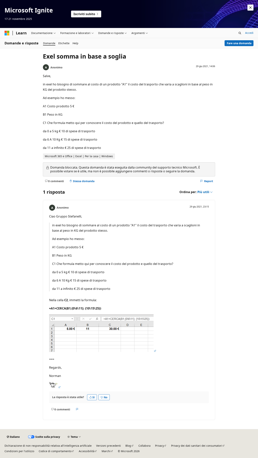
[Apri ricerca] (240, 33)
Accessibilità (86, 451)
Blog (128, 445)
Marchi (106, 451)
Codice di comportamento (55, 451)
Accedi (249, 33)
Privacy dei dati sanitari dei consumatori (196, 445)
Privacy (159, 445)
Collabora (144, 445)
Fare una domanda (239, 43)
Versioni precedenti (108, 445)
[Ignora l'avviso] (250, 8)
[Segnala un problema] (77, 409)
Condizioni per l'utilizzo (19, 451)
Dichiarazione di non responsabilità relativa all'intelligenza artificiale (48, 445)
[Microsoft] (7, 33)
